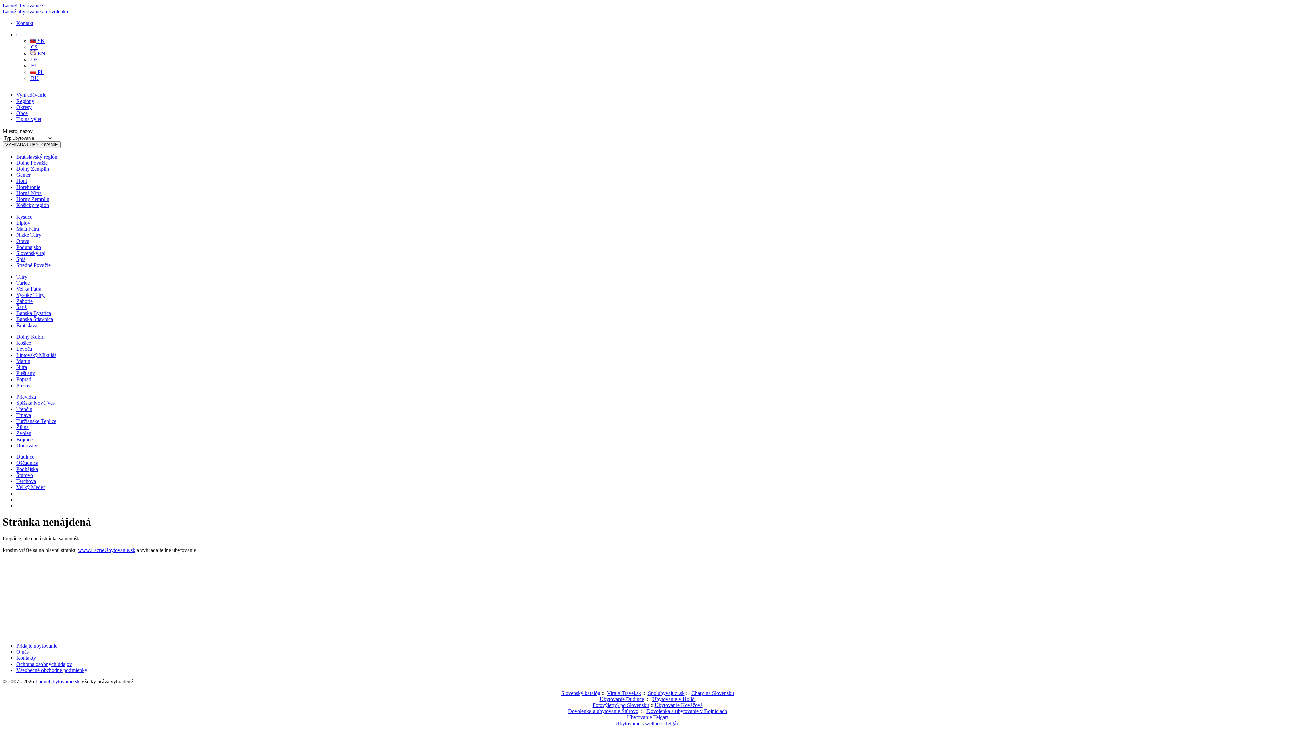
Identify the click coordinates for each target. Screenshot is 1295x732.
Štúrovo (24, 475)
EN (40, 53)
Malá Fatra (27, 229)
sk (18, 34)
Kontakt (24, 23)
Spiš (20, 259)
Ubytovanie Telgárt (647, 717)
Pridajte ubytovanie (36, 646)
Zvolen (23, 433)
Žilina (22, 427)
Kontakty (26, 658)
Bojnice (24, 439)
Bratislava (26, 325)
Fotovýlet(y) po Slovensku (621, 705)
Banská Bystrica (33, 313)
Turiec (23, 283)
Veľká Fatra (28, 289)
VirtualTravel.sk (624, 693)
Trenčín (24, 409)
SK (40, 41)
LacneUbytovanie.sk (35, 9)
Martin (23, 361)
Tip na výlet (28, 119)
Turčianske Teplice (36, 421)
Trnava (23, 415)
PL (40, 72)
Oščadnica (27, 463)
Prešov (23, 385)
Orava (22, 241)
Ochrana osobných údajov (44, 664)
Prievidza (26, 397)
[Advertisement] (82, 100)
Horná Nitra (29, 193)
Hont (21, 181)
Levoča (24, 349)
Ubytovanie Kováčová (679, 705)
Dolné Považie (32, 163)
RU (34, 78)
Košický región (32, 205)
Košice (23, 343)
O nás (22, 652)
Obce (22, 113)
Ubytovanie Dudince (622, 699)
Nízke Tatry (28, 235)
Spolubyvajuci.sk (666, 693)
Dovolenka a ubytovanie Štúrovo (603, 711)
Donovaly (26, 445)
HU (34, 65)
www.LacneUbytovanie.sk (106, 550)
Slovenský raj (30, 253)
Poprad (23, 379)
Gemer (23, 175)
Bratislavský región (36, 157)
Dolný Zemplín (32, 169)
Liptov (23, 223)
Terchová (26, 481)
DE (34, 59)
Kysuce (24, 217)
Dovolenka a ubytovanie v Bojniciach (686, 711)
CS (34, 47)
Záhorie (24, 301)
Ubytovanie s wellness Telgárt (647, 723)
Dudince (25, 457)
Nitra (21, 367)
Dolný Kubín (30, 337)
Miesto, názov (18, 131)
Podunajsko (28, 247)
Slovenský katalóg (580, 693)
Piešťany (25, 373)
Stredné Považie (33, 265)
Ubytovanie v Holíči (674, 699)
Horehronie (28, 187)
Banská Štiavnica (34, 319)
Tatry (21, 277)
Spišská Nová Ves (35, 403)
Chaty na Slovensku (712, 693)
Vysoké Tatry (30, 295)
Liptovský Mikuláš (36, 355)
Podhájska (27, 469)
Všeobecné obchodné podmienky (51, 670)
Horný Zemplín (32, 199)
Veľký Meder (30, 487)
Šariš (21, 307)
